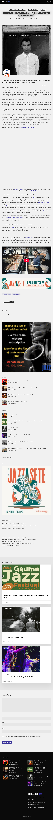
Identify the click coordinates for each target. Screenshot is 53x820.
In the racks (33, 9)
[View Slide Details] (26, 283)
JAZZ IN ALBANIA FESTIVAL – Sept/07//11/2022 (24, 526)
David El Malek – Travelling (19, 523)
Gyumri (34, 197)
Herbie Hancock (42, 202)
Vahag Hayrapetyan (10, 205)
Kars (13, 227)
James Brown (23, 204)
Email (3, 722)
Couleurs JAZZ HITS (17, 9)
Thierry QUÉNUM (7, 602)
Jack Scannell (5, 543)
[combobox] (26, 314)
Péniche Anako (29, 237)
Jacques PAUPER (16, 19)
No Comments (37, 19)
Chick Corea (39, 219)
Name (3, 716)
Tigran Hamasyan (16, 294)
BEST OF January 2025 (18, 528)
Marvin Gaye (16, 204)
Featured (6, 566)
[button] (50, 2)
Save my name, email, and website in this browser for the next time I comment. (22, 736)
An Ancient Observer (6, 294)
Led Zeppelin (44, 210)
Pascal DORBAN (7, 681)
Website (4, 728)
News (42, 9)
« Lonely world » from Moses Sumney (14, 217)
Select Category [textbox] (5, 314)
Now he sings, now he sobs (27, 219)
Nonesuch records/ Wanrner (26, 127)
